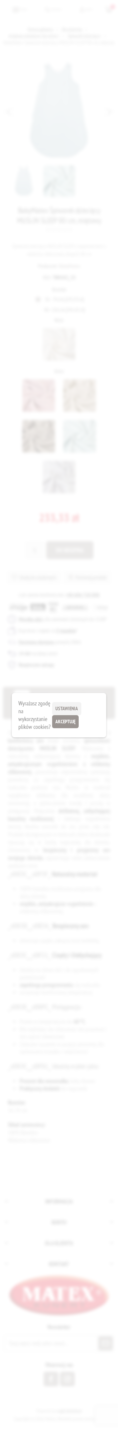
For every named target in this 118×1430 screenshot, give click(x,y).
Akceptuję (65, 721)
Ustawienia (66, 708)
